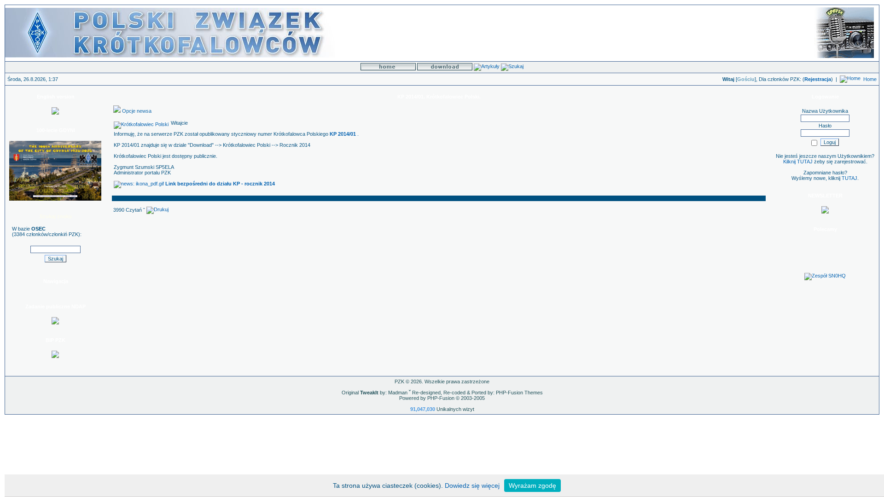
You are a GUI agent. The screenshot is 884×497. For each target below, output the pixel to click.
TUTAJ (849, 178)
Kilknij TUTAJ (798, 161)
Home (870, 79)
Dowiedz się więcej (472, 485)
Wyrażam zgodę (532, 485)
